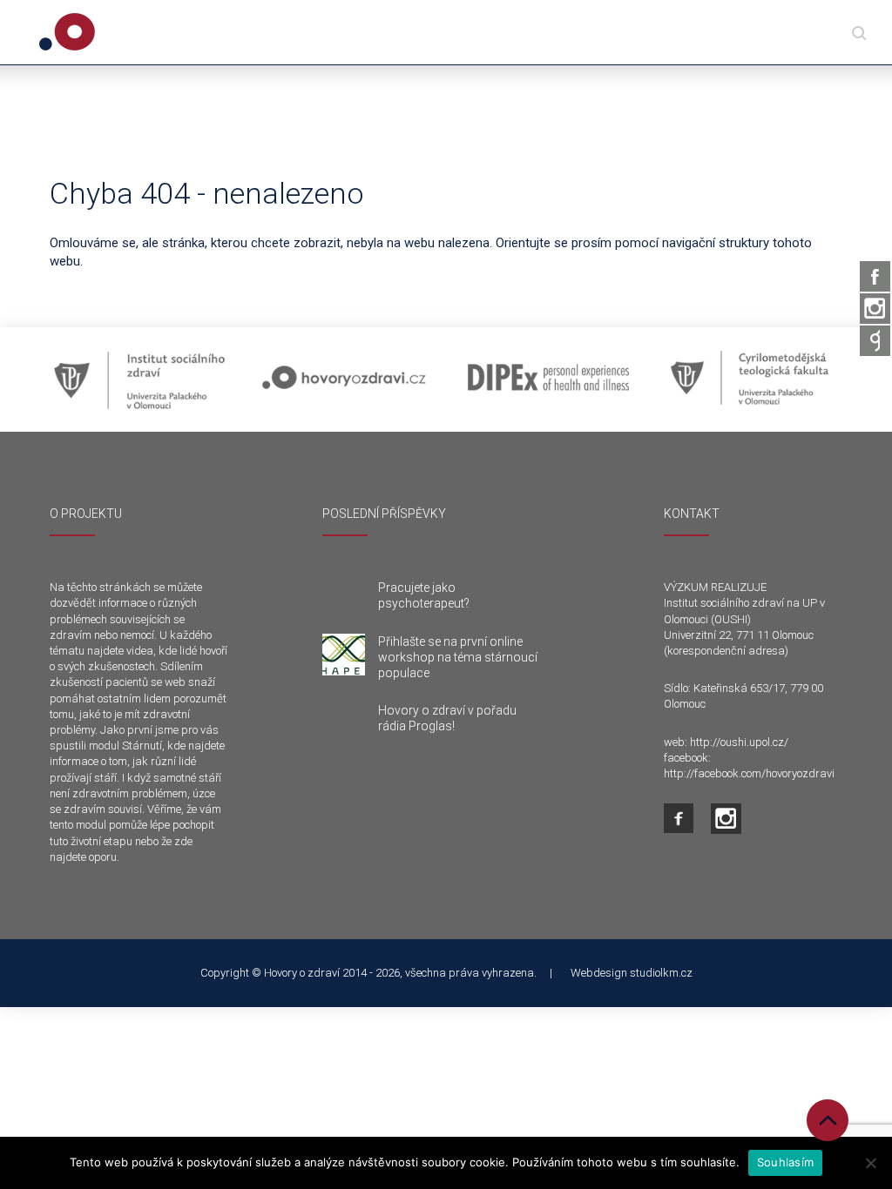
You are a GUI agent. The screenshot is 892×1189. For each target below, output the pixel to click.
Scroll (827, 1120)
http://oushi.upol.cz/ (739, 742)
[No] (870, 1163)
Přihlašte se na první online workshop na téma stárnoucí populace (457, 657)
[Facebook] (875, 276)
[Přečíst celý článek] (343, 654)
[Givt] (875, 341)
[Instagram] (875, 308)
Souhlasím (785, 1162)
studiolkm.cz (661, 972)
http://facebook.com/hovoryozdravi (749, 773)
